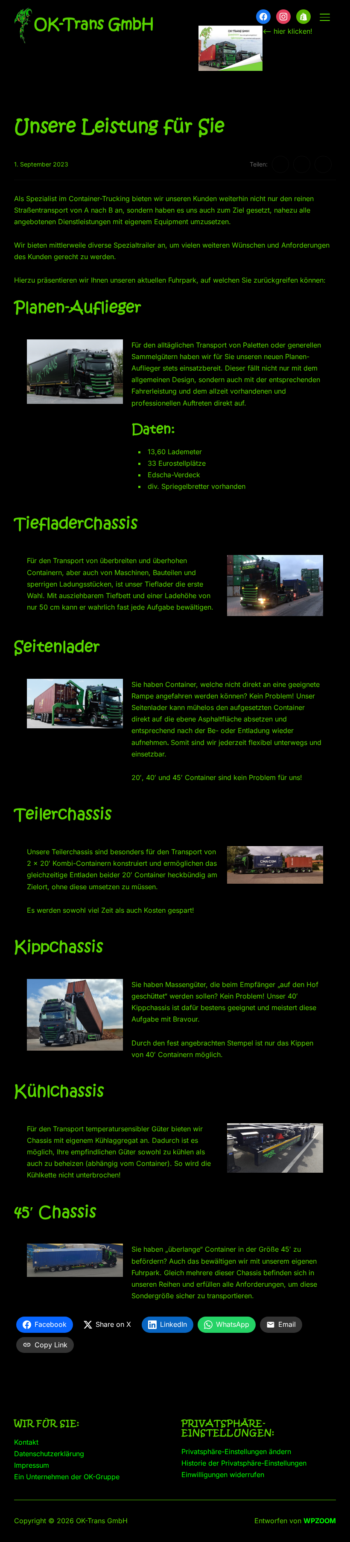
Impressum (31, 1465)
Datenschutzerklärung (49, 1453)
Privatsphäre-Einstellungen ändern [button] (236, 1451)
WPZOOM (319, 1520)
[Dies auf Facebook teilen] (280, 164)
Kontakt (26, 1442)
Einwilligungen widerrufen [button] (222, 1474)
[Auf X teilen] (301, 164)
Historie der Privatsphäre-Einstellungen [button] (243, 1463)
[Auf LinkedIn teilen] (323, 164)
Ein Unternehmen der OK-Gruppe (67, 1476)
